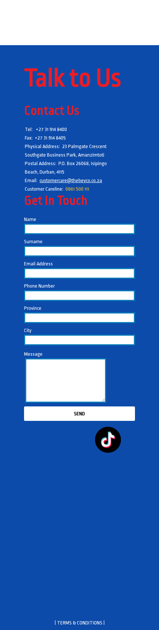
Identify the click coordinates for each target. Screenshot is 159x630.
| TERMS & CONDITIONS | (80, 623)
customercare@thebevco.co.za (71, 180)
